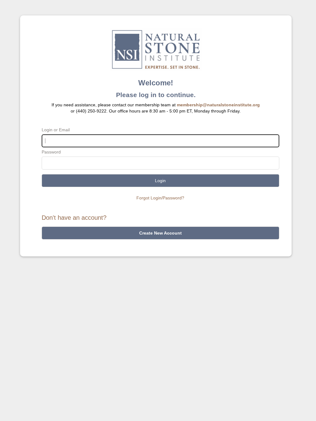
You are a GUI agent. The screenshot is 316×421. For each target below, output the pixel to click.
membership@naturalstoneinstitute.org (218, 104)
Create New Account (160, 233)
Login (160, 180)
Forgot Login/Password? (160, 197)
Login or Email (56, 129)
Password (51, 151)
